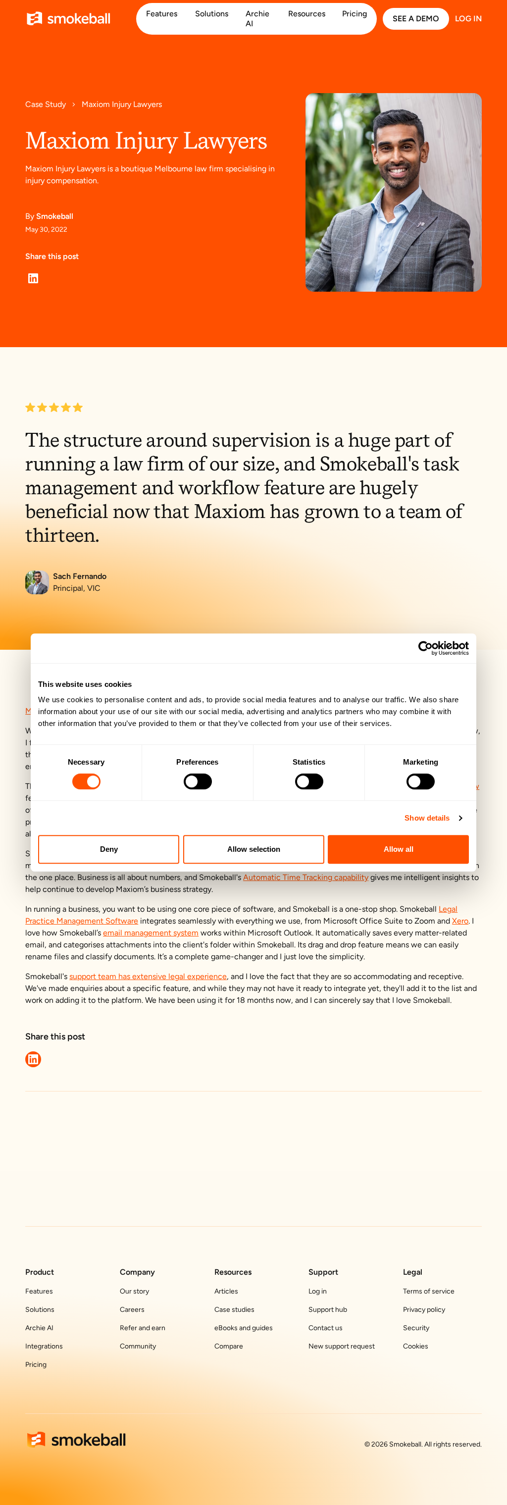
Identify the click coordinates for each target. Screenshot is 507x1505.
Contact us (325, 1328)
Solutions (39, 1309)
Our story (134, 1291)
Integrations (44, 1346)
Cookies (415, 1346)
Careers (132, 1309)
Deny (109, 849)
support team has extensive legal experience (148, 976)
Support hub (327, 1309)
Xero (460, 921)
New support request (341, 1346)
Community (138, 1346)
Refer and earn (142, 1328)
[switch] (198, 781)
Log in (317, 1291)
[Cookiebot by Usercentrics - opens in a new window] (425, 648)
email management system (151, 932)
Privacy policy (424, 1309)
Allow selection (253, 849)
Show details (427, 818)
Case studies (234, 1309)
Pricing (36, 1364)
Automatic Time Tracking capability (305, 877)
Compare (228, 1346)
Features (39, 1291)
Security (416, 1328)
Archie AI (39, 1328)
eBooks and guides (243, 1328)
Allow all (398, 849)
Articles (226, 1291)
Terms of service (429, 1291)
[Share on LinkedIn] (33, 278)
